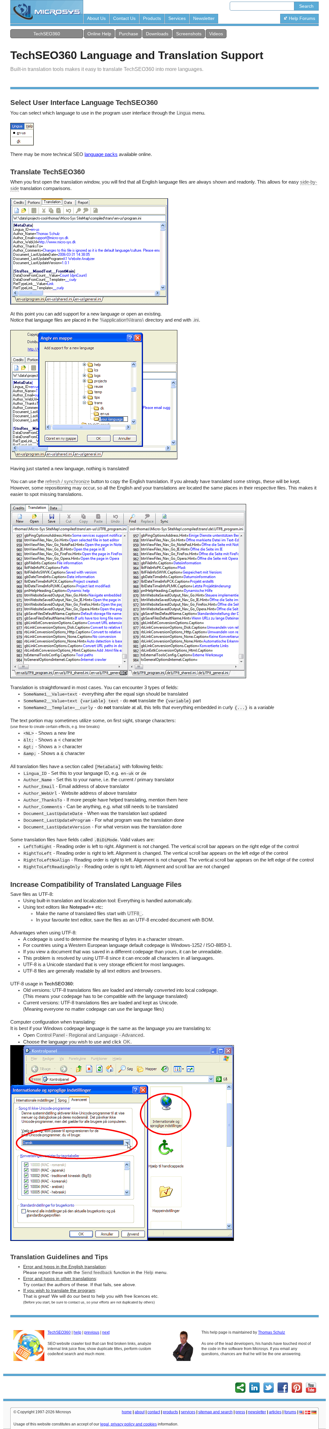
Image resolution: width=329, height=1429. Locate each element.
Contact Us (124, 18)
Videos (216, 33)
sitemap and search (215, 1412)
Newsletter (204, 18)
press (240, 1412)
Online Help (99, 33)
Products (152, 18)
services (188, 1412)
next (106, 1332)
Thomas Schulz (271, 1332)
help (77, 1332)
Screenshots (188, 33)
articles (275, 1412)
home (127, 1412)
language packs (101, 154)
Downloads (157, 33)
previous (91, 1332)
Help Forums (302, 18)
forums (290, 1412)
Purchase (128, 33)
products (170, 1412)
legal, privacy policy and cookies (128, 1424)
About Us (96, 18)
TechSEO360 (46, 33)
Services (177, 18)
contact (153, 1412)
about (140, 1412)
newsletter (257, 1412)
